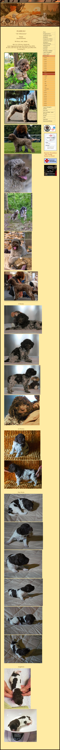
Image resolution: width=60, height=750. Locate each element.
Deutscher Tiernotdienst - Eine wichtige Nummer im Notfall (50, 154)
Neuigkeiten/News (47, 33)
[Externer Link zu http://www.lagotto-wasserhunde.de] (50, 131)
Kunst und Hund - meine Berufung (48, 113)
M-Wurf (45, 96)
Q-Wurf (45, 103)
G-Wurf (45, 68)
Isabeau (46, 74)
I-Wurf (45, 72)
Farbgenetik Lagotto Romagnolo (47, 36)
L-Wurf (45, 94)
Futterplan (45, 48)
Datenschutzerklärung (47, 121)
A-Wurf (45, 57)
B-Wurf (45, 59)
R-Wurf (45, 105)
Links (44, 117)
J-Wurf (45, 90)
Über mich (45, 110)
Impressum (45, 119)
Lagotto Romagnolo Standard (47, 108)
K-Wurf (45, 92)
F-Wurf (45, 66)
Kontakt (44, 115)
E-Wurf (45, 65)
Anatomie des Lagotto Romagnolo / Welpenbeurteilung (47, 42)
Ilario (45, 81)
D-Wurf (45, 63)
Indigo (46, 85)
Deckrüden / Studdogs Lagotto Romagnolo (47, 51)
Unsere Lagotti (46, 54)
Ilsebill (46, 76)
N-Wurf (45, 98)
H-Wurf (45, 70)
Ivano (46, 77)
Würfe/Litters (46, 55)
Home (44, 32)
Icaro (45, 87)
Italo (45, 83)
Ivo (45, 79)
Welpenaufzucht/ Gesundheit (46, 46)
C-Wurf (45, 61)
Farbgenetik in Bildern (48, 39)
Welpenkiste (47, 88)
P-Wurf (45, 101)
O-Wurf (45, 99)
